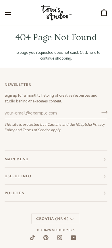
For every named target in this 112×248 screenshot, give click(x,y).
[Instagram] (59, 237)
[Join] (102, 112)
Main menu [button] (16, 159)
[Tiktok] (32, 237)
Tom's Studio (52, 230)
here (92, 52)
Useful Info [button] (18, 176)
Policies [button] (14, 193)
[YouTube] (73, 237)
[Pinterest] (46, 237)
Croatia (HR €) (52, 219)
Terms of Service (36, 130)
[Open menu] (13, 13)
